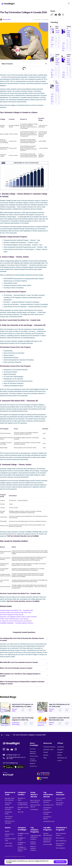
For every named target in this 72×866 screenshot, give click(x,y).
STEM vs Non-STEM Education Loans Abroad (14, 619)
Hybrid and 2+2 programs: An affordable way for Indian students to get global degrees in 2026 (22, 707)
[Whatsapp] (16, 749)
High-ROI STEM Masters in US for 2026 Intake (59, 705)
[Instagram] (4, 749)
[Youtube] (12, 749)
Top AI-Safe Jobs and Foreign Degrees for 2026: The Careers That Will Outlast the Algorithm (23, 721)
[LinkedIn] (8, 749)
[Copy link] (51, 14)
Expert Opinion (5, 725)
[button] (46, 63)
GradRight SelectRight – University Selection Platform (16, 623)
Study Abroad (63, 47)
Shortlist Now (60, 862)
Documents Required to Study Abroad (11, 614)
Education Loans (4, 710)
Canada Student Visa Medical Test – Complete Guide (16, 610)
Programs (40, 711)
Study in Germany (52, 99)
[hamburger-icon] (69, 4)
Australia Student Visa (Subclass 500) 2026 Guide (15, 612)
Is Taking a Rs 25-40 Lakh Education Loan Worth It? (16, 621)
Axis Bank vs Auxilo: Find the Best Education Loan (59, 719)
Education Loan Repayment (42, 724)
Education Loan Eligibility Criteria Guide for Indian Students (18, 617)
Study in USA (63, 75)
